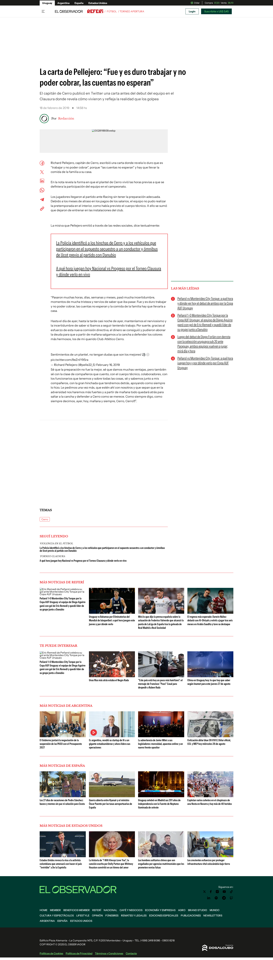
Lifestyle (82, 915)
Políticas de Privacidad (79, 953)
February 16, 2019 (108, 365)
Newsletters (212, 915)
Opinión (97, 915)
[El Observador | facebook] (210, 892)
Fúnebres (111, 915)
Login (192, 11)
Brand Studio (197, 910)
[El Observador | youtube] (224, 892)
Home (43, 910)
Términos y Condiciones (109, 953)
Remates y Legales (134, 915)
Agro (181, 910)
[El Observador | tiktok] (231, 892)
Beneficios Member (76, 910)
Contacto (131, 953)
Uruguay (47, 3)
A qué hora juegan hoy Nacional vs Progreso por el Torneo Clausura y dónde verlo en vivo (83, 560)
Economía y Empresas (160, 910)
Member (55, 910)
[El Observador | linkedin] (209, 898)
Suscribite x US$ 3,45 (216, 11)
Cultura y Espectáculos (57, 915)
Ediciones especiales (163, 915)
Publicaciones (191, 915)
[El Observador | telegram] (224, 898)
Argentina (63, 3)
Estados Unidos (97, 3)
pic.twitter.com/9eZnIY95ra (69, 360)
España (79, 3)
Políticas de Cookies (51, 953)
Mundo (214, 910)
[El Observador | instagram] (217, 892)
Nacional (110, 910)
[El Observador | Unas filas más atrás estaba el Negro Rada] (112, 676)
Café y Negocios (131, 910)
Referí (96, 910)
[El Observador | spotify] (216, 898)
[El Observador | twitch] (231, 898)
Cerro (44, 519)
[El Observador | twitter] (204, 892)
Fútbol (112, 11)
